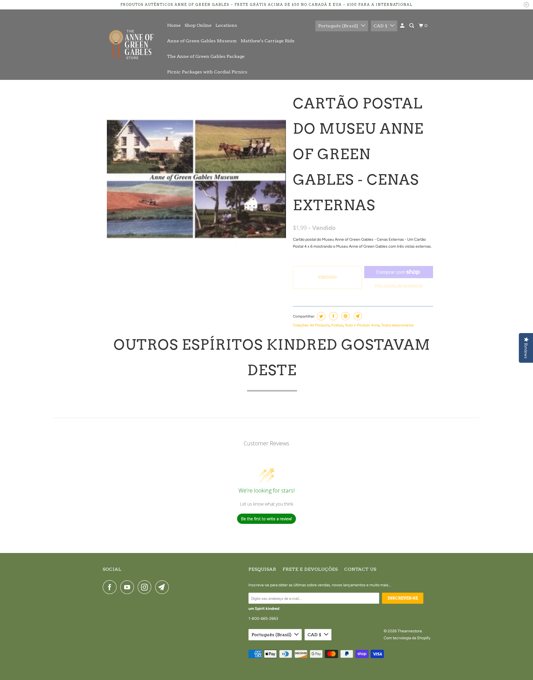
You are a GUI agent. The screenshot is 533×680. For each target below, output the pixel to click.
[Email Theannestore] (163, 587)
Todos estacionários (397, 325)
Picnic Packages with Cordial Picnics (207, 72)
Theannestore (410, 631)
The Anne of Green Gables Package (206, 56)
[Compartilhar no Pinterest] (345, 316)
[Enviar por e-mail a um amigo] (357, 316)
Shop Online (198, 25)
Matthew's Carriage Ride (268, 41)
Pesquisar (262, 569)
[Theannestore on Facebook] (111, 587)
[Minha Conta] (402, 26)
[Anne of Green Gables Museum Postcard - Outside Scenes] (196, 179)
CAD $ (380, 26)
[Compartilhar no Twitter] (320, 316)
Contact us (360, 569)
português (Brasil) (338, 26)
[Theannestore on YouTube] (128, 587)
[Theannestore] (131, 44)
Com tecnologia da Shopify (407, 638)
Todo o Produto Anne (362, 325)
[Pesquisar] (412, 26)
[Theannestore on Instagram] (146, 587)
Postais (337, 325)
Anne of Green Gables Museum (202, 41)
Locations (226, 25)
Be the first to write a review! (266, 518)
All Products (320, 325)
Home (174, 25)
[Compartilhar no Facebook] (333, 316)
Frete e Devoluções (310, 569)
